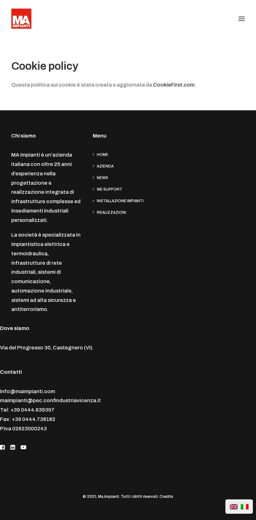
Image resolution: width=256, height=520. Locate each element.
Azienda (105, 166)
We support (109, 189)
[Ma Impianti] (21, 18)
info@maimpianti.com (27, 391)
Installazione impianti (120, 201)
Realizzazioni (111, 212)
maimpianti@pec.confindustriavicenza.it (50, 400)
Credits (166, 496)
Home (102, 154)
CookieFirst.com (173, 85)
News (102, 178)
